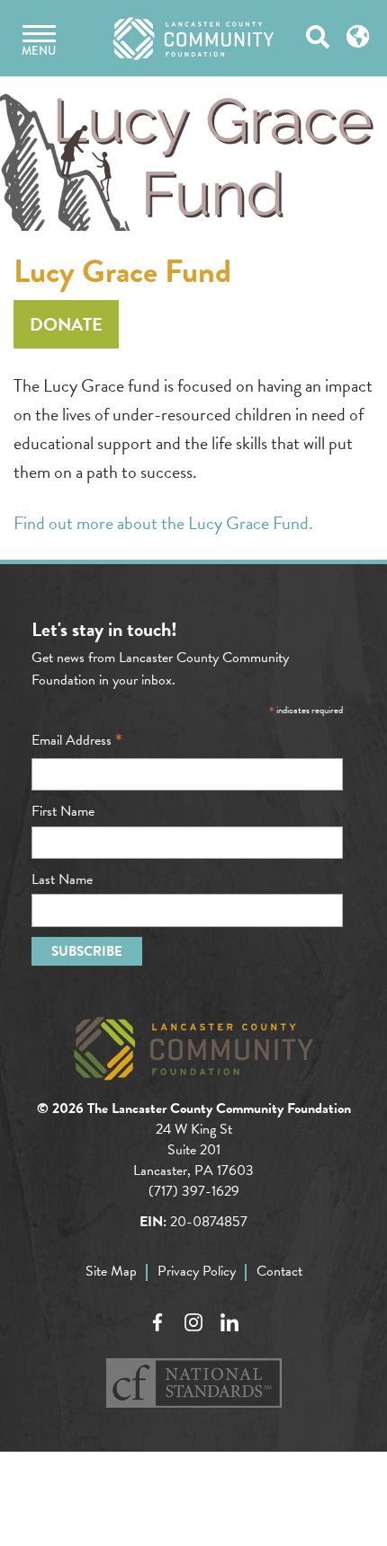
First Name (63, 811)
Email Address (77, 740)
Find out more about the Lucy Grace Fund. (163, 522)
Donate (66, 324)
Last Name (62, 879)
